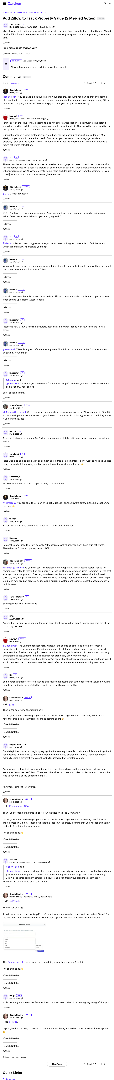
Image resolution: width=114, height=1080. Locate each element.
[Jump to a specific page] (109, 83)
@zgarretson (9, 96)
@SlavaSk (14, 901)
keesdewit (14, 320)
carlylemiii (14, 454)
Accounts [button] (24, 53)
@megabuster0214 (19, 806)
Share (6, 43)
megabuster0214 (17, 744)
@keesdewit (9, 349)
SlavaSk (13, 859)
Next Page (57, 1064)
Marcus (13, 206)
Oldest (14, 83)
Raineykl (13, 538)
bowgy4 (13, 116)
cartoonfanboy (16, 597)
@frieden (7, 567)
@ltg (11, 704)
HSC (11, 616)
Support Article (16, 962)
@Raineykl (18, 567)
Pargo (12, 995)
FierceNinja (14, 476)
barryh (12, 431)
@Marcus (8, 243)
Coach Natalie (45, 27)
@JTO (6, 193)
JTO (11, 157)
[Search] (104, 3)
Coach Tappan (16, 405)
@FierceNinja (10, 502)
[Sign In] (109, 3)
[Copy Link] (53, 27)
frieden (12, 519)
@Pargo (13, 1021)
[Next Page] (104, 83)
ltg (10, 675)
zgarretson (14, 24)
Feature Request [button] (10, 53)
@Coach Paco (10, 645)
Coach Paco (15, 90)
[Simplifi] (14, 3)
